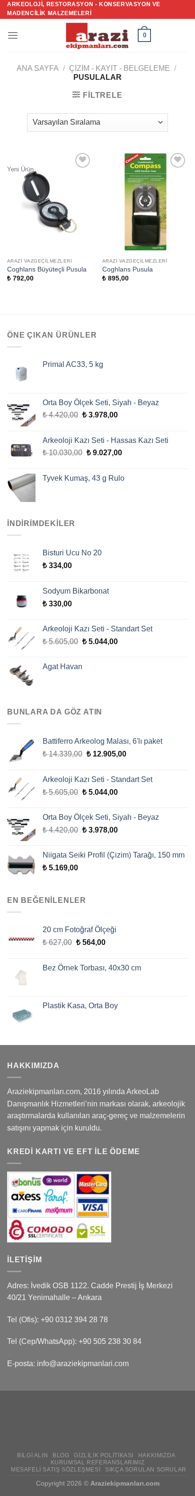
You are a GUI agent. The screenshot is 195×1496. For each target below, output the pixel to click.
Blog (61, 1455)
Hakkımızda (157, 1455)
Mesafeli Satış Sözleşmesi (55, 1469)
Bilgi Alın (32, 1455)
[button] (12, 35)
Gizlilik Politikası (103, 1455)
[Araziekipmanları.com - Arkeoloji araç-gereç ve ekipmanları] (97, 35)
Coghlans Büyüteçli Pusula (47, 269)
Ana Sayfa (38, 68)
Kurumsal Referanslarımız (98, 1462)
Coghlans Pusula (127, 269)
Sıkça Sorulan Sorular (145, 1469)
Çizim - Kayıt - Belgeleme (119, 68)
